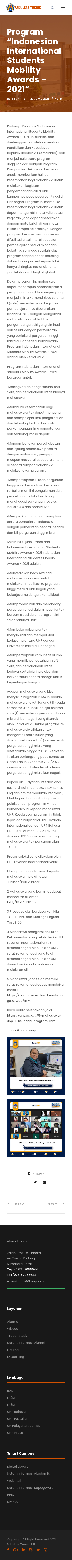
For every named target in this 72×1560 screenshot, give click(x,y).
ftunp (17, 99)
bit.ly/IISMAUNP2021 (22, 902)
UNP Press (15, 1432)
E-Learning (15, 1357)
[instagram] (45, 1550)
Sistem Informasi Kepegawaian (31, 1487)
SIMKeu (12, 1501)
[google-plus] (15, 1550)
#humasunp (26, 1030)
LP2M (11, 1397)
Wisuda (12, 1328)
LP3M (11, 1404)
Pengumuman (38, 99)
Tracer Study (17, 1335)
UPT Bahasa (16, 1411)
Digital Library (17, 1466)
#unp (11, 1030)
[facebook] (8, 1550)
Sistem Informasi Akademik (28, 1473)
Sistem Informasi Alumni (26, 1342)
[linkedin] (23, 1550)
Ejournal (13, 1350)
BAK (10, 1390)
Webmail (14, 1480)
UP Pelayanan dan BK (23, 1425)
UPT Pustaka (17, 1418)
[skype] (30, 1550)
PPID (10, 1494)
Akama (12, 1321)
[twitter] (38, 1550)
